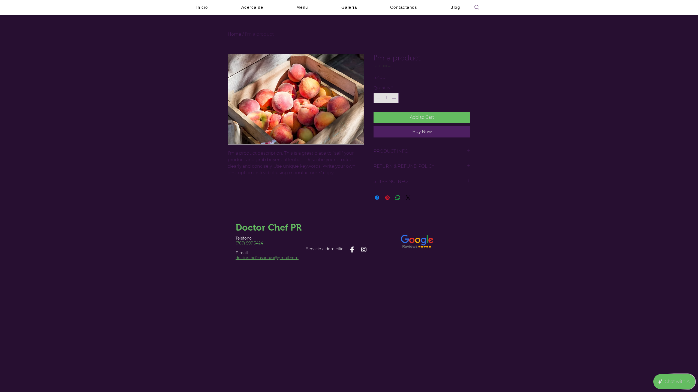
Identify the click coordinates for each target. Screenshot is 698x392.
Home (234, 34)
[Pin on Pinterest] (387, 197)
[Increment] (394, 98)
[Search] (477, 7)
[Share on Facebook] (377, 197)
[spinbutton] (386, 98)
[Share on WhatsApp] (398, 197)
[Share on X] (408, 197)
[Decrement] (377, 98)
